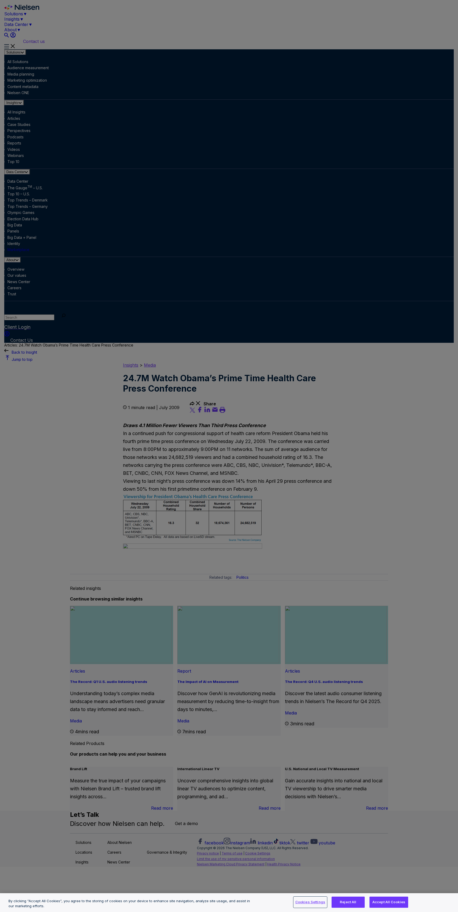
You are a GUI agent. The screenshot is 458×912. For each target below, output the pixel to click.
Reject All (348, 902)
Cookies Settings (310, 902)
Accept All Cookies (388, 902)
